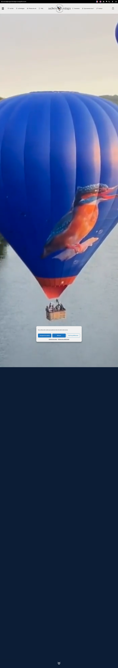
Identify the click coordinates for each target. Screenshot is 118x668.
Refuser (59, 335)
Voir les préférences (73, 335)
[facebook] (112, 1)
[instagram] (116, 1)
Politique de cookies (53, 339)
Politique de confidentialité (63, 339)
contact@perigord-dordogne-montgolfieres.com (14, 1)
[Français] (97, 2)
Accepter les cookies (45, 335)
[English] (100, 2)
